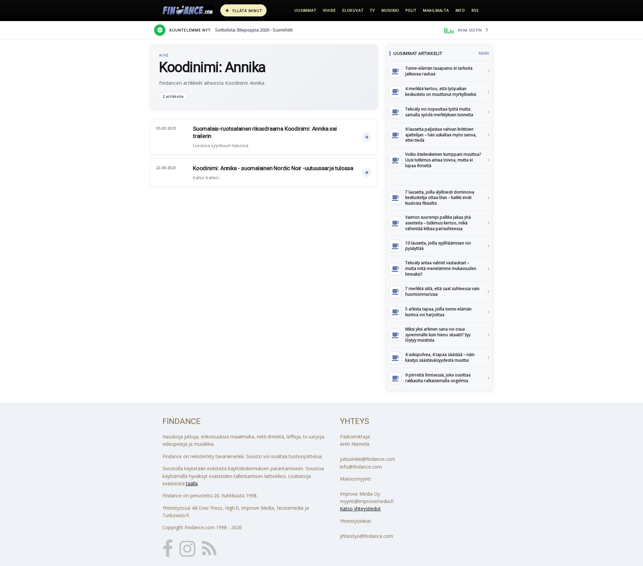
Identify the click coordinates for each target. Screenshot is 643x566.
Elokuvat (352, 10)
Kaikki (484, 53)
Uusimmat (305, 10)
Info (460, 10)
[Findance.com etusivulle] (187, 10)
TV (372, 10)
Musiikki (390, 10)
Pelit (411, 10)
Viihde (329, 10)
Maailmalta (436, 10)
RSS (475, 10)
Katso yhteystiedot (360, 508)
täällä (192, 483)
